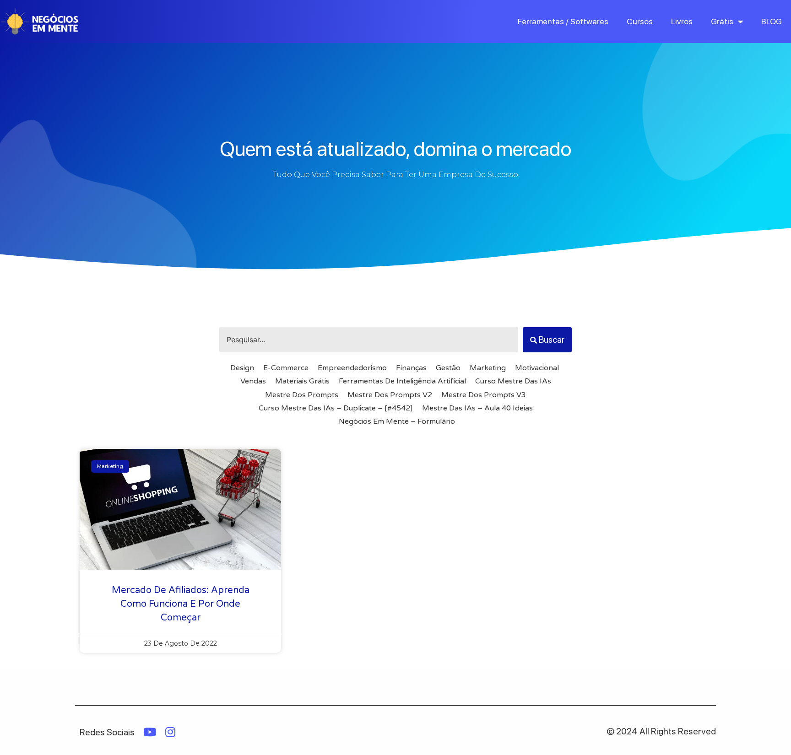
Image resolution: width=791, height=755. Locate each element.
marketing (488, 367)
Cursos (640, 21)
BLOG (771, 21)
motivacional (537, 367)
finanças (411, 367)
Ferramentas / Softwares (563, 21)
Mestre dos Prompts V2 (389, 394)
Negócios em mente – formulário (397, 421)
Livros (682, 21)
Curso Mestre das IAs (513, 381)
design (242, 367)
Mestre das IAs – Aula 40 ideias (477, 408)
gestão (448, 367)
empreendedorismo (352, 367)
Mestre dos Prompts (301, 394)
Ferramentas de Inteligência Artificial (402, 381)
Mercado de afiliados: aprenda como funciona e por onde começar (180, 604)
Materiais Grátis (302, 381)
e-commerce (286, 367)
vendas (253, 381)
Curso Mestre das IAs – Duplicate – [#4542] (336, 408)
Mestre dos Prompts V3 (483, 394)
